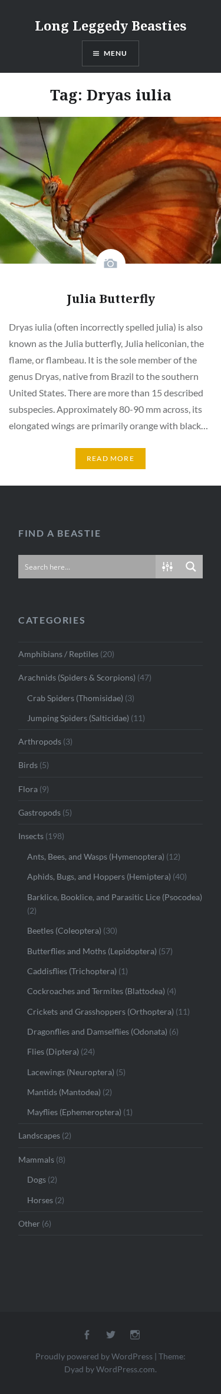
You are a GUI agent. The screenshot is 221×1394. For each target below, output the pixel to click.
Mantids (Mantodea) (64, 1092)
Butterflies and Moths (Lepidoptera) (92, 951)
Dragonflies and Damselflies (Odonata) (97, 1031)
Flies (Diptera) (53, 1051)
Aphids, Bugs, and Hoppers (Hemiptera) (99, 876)
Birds (28, 765)
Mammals (36, 1159)
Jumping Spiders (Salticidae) (78, 718)
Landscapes (39, 1135)
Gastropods (39, 812)
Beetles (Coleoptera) (64, 930)
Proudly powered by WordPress (94, 1356)
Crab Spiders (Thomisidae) (75, 698)
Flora (28, 789)
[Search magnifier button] (191, 566)
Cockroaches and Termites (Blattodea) (96, 991)
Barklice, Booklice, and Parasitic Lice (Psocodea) (114, 897)
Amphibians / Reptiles (58, 654)
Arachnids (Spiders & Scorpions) (77, 677)
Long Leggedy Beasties (110, 25)
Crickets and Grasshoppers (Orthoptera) (100, 1011)
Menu (116, 53)
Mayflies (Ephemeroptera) (74, 1112)
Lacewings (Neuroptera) (70, 1072)
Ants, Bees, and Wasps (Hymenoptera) (95, 856)
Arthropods (39, 741)
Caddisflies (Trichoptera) (72, 971)
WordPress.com (125, 1369)
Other (29, 1223)
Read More (110, 458)
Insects (31, 836)
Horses (40, 1200)
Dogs (36, 1179)
